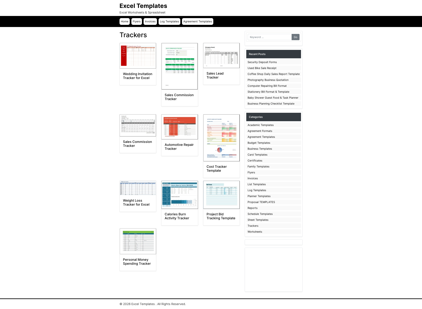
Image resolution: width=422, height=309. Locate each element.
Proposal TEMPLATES (261, 202)
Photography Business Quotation (268, 79)
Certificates (255, 160)
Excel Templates (143, 5)
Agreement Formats (260, 131)
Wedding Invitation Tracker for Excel (137, 76)
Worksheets (255, 231)
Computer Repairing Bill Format (267, 85)
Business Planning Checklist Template (271, 103)
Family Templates (258, 166)
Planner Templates (259, 196)
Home (124, 21)
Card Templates (257, 154)
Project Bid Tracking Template (221, 216)
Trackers (253, 225)
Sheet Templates (258, 219)
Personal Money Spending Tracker (137, 262)
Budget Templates (259, 142)
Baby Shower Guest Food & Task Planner (273, 97)
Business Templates (260, 148)
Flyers (137, 21)
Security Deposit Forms (262, 62)
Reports (252, 208)
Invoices (150, 21)
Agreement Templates (197, 21)
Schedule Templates (260, 213)
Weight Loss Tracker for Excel (136, 202)
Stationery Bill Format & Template (268, 91)
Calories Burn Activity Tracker (177, 216)
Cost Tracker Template (217, 169)
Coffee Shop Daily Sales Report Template (274, 74)
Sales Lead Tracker (215, 75)
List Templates (257, 184)
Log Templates (169, 21)
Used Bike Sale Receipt (262, 68)
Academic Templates (261, 125)
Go (295, 37)
